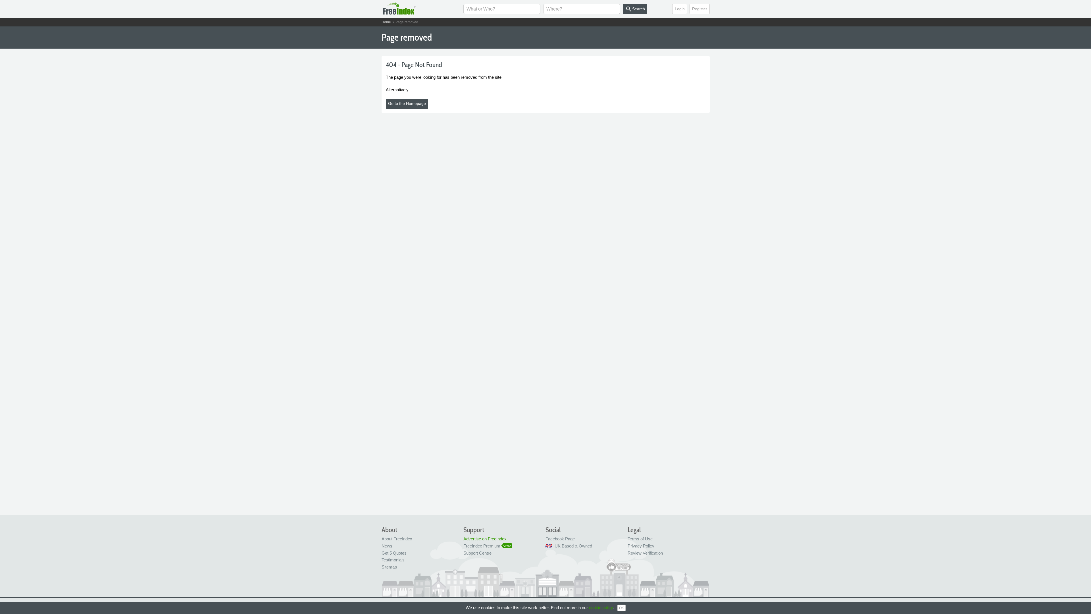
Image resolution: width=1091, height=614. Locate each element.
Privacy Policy (641, 546)
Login (680, 9)
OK (621, 608)
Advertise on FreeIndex (485, 538)
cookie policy (601, 607)
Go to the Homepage (407, 103)
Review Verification (645, 553)
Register (699, 9)
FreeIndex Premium (481, 546)
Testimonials (393, 559)
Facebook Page (560, 538)
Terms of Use (640, 538)
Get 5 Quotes (394, 553)
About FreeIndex (397, 538)
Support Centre (477, 553)
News (387, 546)
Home (386, 22)
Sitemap (389, 567)
